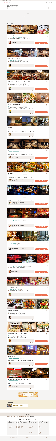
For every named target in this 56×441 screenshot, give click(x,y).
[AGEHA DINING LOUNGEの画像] (28, 281)
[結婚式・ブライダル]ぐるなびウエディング (11, 416)
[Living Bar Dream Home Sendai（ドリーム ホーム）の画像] (28, 52)
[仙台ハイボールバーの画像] (28, 350)
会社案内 (10, 437)
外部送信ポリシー (24, 437)
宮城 (25, 416)
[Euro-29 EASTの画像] (28, 167)
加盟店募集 (32, 437)
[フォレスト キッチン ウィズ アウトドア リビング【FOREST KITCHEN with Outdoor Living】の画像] (28, 236)
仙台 (27, 416)
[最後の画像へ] (47, 29)
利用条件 (15, 437)
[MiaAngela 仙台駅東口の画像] (28, 29)
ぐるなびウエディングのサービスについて (38, 437)
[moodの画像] (28, 144)
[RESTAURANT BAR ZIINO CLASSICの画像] (28, 190)
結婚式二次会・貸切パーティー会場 (20, 416)
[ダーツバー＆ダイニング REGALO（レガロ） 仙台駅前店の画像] (28, 327)
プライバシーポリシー (19, 437)
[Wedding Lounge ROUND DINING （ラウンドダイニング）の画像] (28, 373)
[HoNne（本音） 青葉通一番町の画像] (28, 304)
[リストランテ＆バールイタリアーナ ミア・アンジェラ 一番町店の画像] (28, 75)
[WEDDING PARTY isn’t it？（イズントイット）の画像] (28, 258)
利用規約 (13, 437)
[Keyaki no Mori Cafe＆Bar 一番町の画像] (28, 98)
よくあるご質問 (45, 437)
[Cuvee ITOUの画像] (28, 213)
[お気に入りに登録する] (47, 36)
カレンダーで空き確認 (42, 43)
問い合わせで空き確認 (42, 157)
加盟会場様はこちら (28, 437)
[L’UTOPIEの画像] (28, 121)
